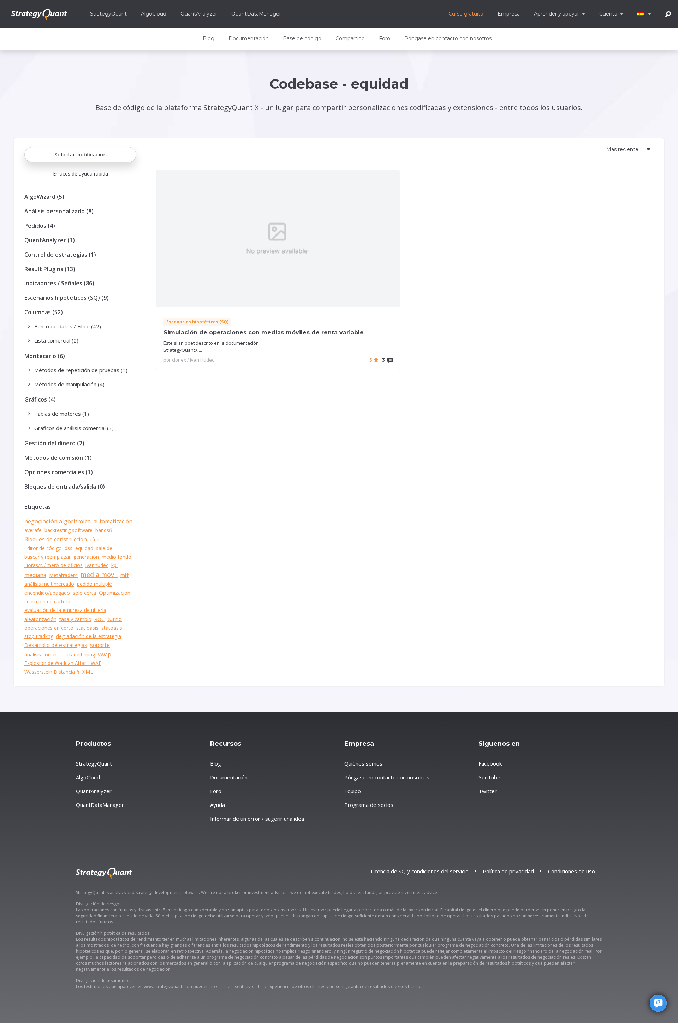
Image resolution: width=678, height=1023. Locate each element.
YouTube (489, 777)
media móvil (99, 574)
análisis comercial (44, 654)
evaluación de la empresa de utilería (65, 610)
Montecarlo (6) (44, 356)
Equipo (352, 791)
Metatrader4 (63, 575)
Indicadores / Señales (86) (59, 283)
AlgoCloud (153, 14)
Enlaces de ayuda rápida (80, 173)
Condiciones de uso (571, 871)
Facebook (490, 763)
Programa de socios (368, 804)
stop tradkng (38, 636)
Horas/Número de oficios (53, 565)
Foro (384, 38)
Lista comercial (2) (56, 340)
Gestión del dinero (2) (54, 443)
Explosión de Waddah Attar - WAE (62, 663)
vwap (104, 654)
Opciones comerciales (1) (58, 472)
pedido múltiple (94, 584)
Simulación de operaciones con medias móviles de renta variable (263, 332)
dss (68, 548)
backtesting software (68, 530)
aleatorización (40, 619)
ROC (99, 619)
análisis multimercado (49, 584)
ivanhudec (96, 565)
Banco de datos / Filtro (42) (67, 326)
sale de (104, 548)
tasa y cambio (75, 619)
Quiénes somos (363, 763)
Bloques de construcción (55, 539)
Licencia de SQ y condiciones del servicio (420, 871)
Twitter (487, 791)
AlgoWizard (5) (44, 197)
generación (86, 556)
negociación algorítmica (57, 521)
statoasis (111, 627)
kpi (114, 565)
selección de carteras (48, 601)
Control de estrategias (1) (60, 254)
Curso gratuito (465, 14)
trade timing (81, 654)
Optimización (114, 592)
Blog (208, 38)
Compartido (350, 38)
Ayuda (217, 804)
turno (114, 619)
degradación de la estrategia (88, 636)
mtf (124, 575)
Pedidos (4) (39, 226)
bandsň (103, 530)
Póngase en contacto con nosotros (448, 38)
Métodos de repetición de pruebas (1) (80, 370)
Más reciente (622, 149)
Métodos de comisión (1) (58, 458)
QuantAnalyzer (198, 14)
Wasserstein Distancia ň (51, 671)
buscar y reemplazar (47, 556)
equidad (84, 548)
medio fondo (116, 556)
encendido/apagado (47, 592)
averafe (33, 530)
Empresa (509, 14)
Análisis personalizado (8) (59, 211)
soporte (100, 644)
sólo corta (84, 592)
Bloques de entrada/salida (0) (64, 486)
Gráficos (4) (40, 399)
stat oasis (87, 627)
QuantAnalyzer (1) (49, 240)
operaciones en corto (48, 627)
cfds (94, 539)
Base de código (302, 38)
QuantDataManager (256, 14)
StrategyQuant (108, 14)
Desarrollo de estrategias (55, 644)
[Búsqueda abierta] (668, 13)
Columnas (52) (43, 312)
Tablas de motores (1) (61, 413)
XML (87, 671)
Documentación (248, 38)
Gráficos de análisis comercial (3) (74, 428)
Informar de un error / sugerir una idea (257, 818)
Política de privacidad (508, 871)
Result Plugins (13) (49, 269)
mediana (35, 575)
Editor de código (43, 548)
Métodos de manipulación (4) (69, 384)
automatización (113, 521)
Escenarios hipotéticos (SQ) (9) (66, 298)
